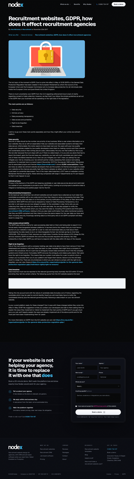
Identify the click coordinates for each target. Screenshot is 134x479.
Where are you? (80, 382)
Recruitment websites (47, 449)
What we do (64, 4)
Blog (86, 455)
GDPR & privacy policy (100, 406)
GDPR (124, 474)
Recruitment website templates (92, 450)
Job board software (46, 456)
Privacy (116, 474)
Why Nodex (87, 4)
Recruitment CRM (46, 452)
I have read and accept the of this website (97, 406)
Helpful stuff (89, 458)
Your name (79, 363)
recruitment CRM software (19, 211)
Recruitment (27, 29)
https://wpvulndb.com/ (46, 164)
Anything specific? (83, 391)
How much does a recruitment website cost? (93, 463)
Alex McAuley (16, 29)
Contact (65, 456)
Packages (65, 452)
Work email (79, 372)
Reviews (65, 449)
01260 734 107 (103, 4)
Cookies (109, 474)
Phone (101, 372)
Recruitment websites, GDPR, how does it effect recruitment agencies (63, 35)
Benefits (77, 4)
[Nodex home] (16, 4)
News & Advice (26, 35)
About (64, 459)
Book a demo (118, 4)
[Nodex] (15, 447)
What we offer (14, 35)
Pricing (42, 459)
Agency (101, 363)
